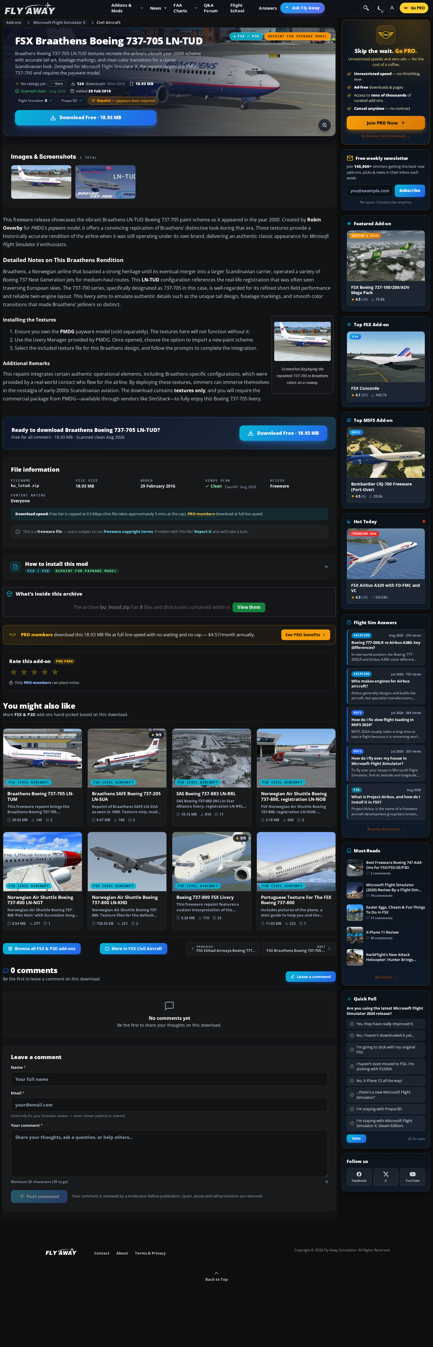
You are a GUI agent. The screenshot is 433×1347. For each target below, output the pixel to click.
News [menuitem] (155, 8)
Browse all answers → (385, 829)
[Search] (366, 8)
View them (248, 607)
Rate (59, 83)
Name (18, 1067)
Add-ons (14, 22)
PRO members (201, 513)
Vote (356, 1138)
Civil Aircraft (108, 22)
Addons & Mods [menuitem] (121, 8)
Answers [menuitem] (268, 8)
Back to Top (216, 1279)
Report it (202, 531)
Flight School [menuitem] (237, 8)
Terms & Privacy (150, 1253)
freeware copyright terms (128, 531)
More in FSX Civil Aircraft (137, 949)
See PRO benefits (302, 634)
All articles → (386, 977)
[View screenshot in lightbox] (324, 125)
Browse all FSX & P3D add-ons (45, 949)
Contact (102, 1253)
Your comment (27, 1125)
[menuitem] (302, 8)
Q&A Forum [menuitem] (211, 8)
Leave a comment (314, 977)
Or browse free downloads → (386, 136)
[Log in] (392, 8)
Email (17, 1093)
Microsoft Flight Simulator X (59, 22)
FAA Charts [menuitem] (180, 8)
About (122, 1253)
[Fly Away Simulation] (30, 8)
